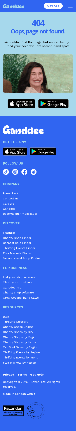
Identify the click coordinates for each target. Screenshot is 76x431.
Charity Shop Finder (17, 238)
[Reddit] (34, 172)
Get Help (37, 374)
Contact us (10, 198)
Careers (8, 203)
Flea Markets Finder (17, 253)
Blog (6, 316)
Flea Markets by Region (19, 362)
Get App (53, 6)
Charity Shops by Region (20, 337)
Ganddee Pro (12, 287)
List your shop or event (19, 277)
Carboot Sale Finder (17, 243)
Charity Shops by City (18, 332)
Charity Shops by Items (19, 342)
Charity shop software (18, 292)
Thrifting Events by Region (21, 352)
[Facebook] (24, 172)
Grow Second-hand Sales (21, 297)
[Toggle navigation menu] (70, 6)
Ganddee (9, 208)
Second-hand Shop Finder (21, 258)
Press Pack (10, 193)
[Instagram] (15, 172)
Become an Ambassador (20, 213)
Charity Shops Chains (18, 327)
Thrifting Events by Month (21, 357)
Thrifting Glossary (15, 321)
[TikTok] (6, 172)
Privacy (8, 374)
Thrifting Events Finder (19, 248)
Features (9, 233)
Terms (22, 374)
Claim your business (17, 282)
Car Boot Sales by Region (20, 347)
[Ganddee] (13, 6)
